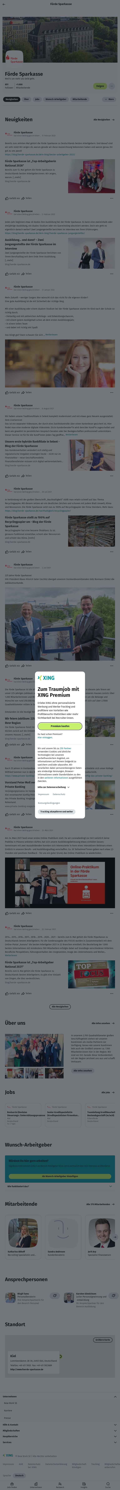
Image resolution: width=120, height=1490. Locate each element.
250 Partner (65, 748)
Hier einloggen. (45, 737)
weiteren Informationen (56, 778)
